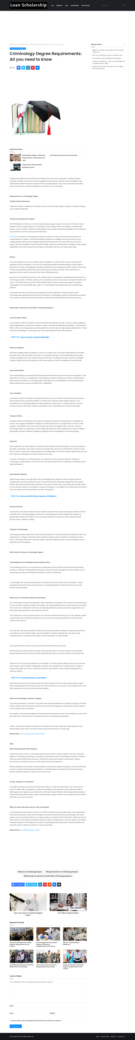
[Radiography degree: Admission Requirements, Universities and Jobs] (15, 157)
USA (24, 48)
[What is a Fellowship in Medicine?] (75, 934)
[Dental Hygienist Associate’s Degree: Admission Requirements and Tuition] (48, 934)
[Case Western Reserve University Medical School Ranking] (21, 956)
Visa (52, 5)
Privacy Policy (105, 1036)
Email (12, 1013)
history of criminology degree (30, 872)
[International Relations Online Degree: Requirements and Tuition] (21, 934)
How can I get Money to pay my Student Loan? (107, 55)
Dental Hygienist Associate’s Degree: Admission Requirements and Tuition (46, 944)
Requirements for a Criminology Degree (62, 872)
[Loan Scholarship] (28, 5)
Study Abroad (85, 5)
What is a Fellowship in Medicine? (71, 943)
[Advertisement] (67, 26)
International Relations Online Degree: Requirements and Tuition (21, 944)
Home (13, 44)
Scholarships (75, 5)
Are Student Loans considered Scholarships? (106, 58)
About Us (114, 1036)
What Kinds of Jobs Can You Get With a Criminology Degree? (48, 876)
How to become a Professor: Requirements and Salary (46, 966)
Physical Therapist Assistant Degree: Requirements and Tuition (73, 967)
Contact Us (121, 1036)
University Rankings (22, 44)
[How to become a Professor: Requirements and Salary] (48, 956)
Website (52, 1013)
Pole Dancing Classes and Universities (63, 155)
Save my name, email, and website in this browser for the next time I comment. (36, 1020)
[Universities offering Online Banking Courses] (15, 167)
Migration (59, 5)
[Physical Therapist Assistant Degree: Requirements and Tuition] (75, 956)
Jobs (66, 5)
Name (12, 1006)
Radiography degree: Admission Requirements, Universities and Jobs (33, 157)
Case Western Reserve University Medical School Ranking (21, 966)
